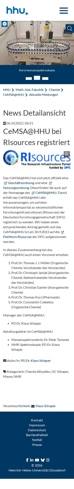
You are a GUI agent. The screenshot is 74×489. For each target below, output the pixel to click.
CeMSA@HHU (13, 94)
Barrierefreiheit (37, 435)
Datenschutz (37, 430)
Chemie (54, 90)
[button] (70, 28)
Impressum (37, 425)
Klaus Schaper (46, 406)
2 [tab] (37, 78)
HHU (6, 90)
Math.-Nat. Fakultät (30, 90)
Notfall (37, 440)
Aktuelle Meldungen (43, 94)
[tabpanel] (37, 48)
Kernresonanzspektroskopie (37, 70)
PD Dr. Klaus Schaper (36, 360)
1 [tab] (29, 78)
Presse (37, 445)
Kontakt (37, 420)
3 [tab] (45, 78)
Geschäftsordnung (21, 183)
